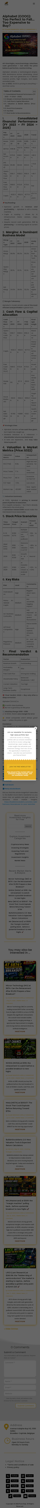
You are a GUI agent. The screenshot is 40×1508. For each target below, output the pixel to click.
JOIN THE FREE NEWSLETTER (20, 767)
